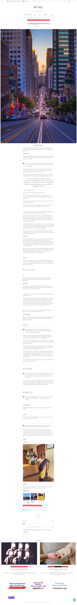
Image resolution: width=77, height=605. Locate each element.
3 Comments (58, 575)
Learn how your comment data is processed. (44, 529)
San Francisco (27, 505)
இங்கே (29, 190)
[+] (39, 526)
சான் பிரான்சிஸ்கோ (34, 505)
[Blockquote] (34, 526)
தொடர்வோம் (45, 14)
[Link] (36, 526)
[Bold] (26, 526)
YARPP (28, 502)
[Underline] (29, 526)
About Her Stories (28, 14)
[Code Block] (35, 526)
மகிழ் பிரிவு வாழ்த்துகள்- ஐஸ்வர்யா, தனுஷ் (57, 569)
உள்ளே (35, 14)
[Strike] (30, 526)
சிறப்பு (40, 14)
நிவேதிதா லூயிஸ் (64, 566)
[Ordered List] (31, 526)
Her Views (13, 566)
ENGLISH (51, 14)
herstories (36, 26)
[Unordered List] (33, 526)
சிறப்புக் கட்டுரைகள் (58, 566)
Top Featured (19, 566)
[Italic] (28, 526)
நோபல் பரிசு (38, 192)
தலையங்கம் (25, 566)
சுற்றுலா (40, 505)
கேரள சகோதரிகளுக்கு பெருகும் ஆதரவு (19, 569)
